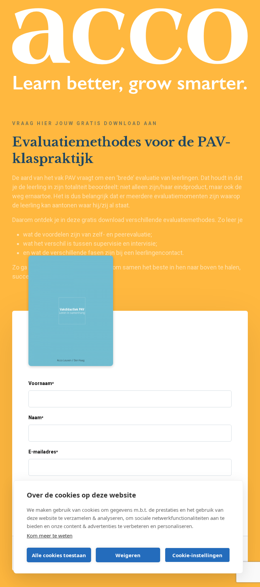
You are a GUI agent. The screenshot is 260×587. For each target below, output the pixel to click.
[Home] (130, 51)
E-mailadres (43, 451)
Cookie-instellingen (197, 555)
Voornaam (41, 383)
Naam (35, 417)
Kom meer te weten (49, 535)
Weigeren (127, 555)
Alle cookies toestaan (59, 555)
